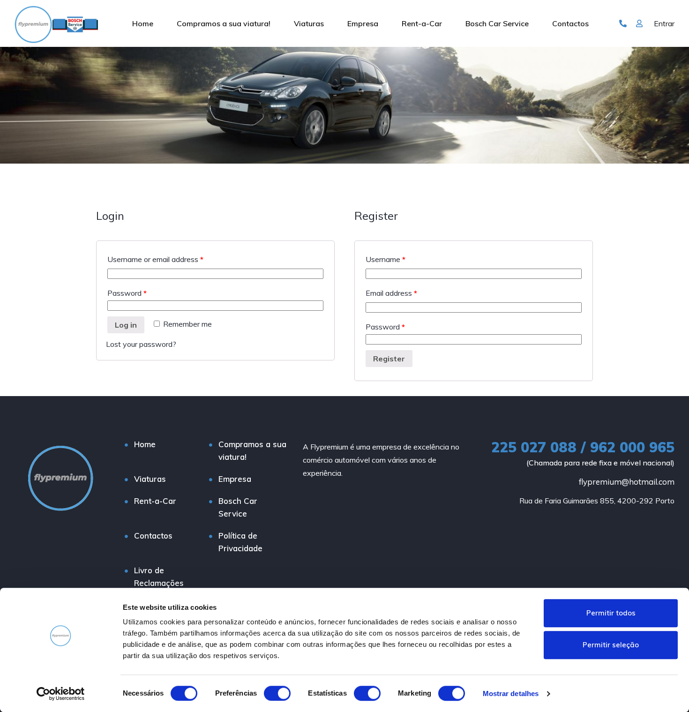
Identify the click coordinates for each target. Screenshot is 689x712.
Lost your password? (141, 344)
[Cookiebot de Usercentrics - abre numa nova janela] (61, 694)
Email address (391, 293)
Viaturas (309, 23)
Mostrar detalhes (511, 693)
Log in (126, 325)
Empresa (362, 23)
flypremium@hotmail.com (626, 482)
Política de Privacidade (240, 542)
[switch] (277, 693)
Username (385, 259)
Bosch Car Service (497, 23)
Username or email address (155, 259)
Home (142, 23)
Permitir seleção (611, 644)
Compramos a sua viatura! (223, 23)
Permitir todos (611, 612)
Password (127, 293)
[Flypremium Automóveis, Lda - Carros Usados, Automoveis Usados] (56, 23)
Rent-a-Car (422, 23)
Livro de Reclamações (159, 576)
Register (389, 358)
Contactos (570, 23)
